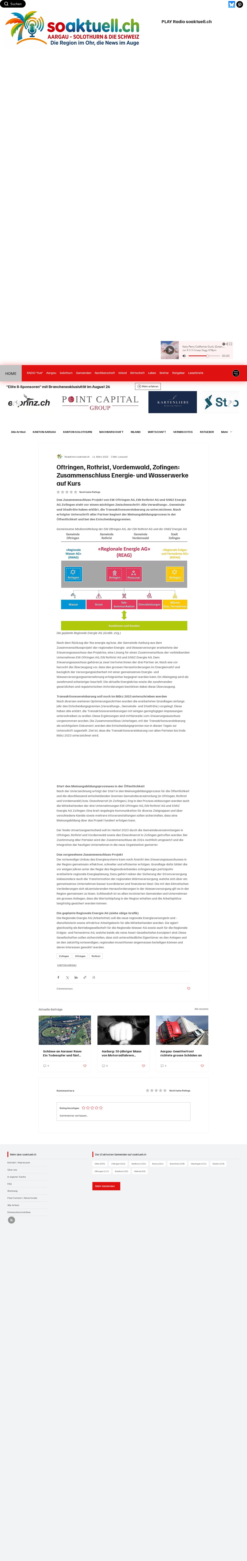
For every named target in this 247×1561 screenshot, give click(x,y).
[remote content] (123, 761)
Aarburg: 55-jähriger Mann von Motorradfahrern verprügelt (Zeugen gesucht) (123, 1053)
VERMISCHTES (183, 432)
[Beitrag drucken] (93, 977)
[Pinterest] (239, 4)
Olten (101, 1163)
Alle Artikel (18, 432)
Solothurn (139, 1163)
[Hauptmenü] (236, 373)
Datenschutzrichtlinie (19, 1212)
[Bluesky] (231, 4)
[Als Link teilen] (85, 977)
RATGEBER (207, 432)
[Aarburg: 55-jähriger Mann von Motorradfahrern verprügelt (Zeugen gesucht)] (123, 1030)
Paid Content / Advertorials (22, 1197)
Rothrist (96, 956)
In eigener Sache (16, 1176)
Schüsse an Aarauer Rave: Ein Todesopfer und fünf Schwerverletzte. (62, 1053)
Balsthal (122, 1171)
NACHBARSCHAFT (111, 432)
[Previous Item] (16, 402)
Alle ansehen (201, 1008)
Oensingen (200, 1163)
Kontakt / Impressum (18, 1162)
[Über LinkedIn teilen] (76, 977)
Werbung (12, 1190)
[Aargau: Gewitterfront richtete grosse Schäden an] (182, 1030)
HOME (10, 373)
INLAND (136, 432)
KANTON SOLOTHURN (77, 432)
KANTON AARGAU (44, 432)
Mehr (224, 432)
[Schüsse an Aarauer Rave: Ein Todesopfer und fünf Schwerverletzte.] (65, 1030)
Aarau (159, 1163)
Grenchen (178, 1163)
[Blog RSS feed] (11, 1220)
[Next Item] (230, 402)
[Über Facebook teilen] (58, 977)
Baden (220, 1163)
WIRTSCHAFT (157, 432)
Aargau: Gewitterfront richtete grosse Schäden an (181, 1053)
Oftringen (80, 956)
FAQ (9, 1183)
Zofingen (64, 956)
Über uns (12, 1169)
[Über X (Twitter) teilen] (67, 977)
